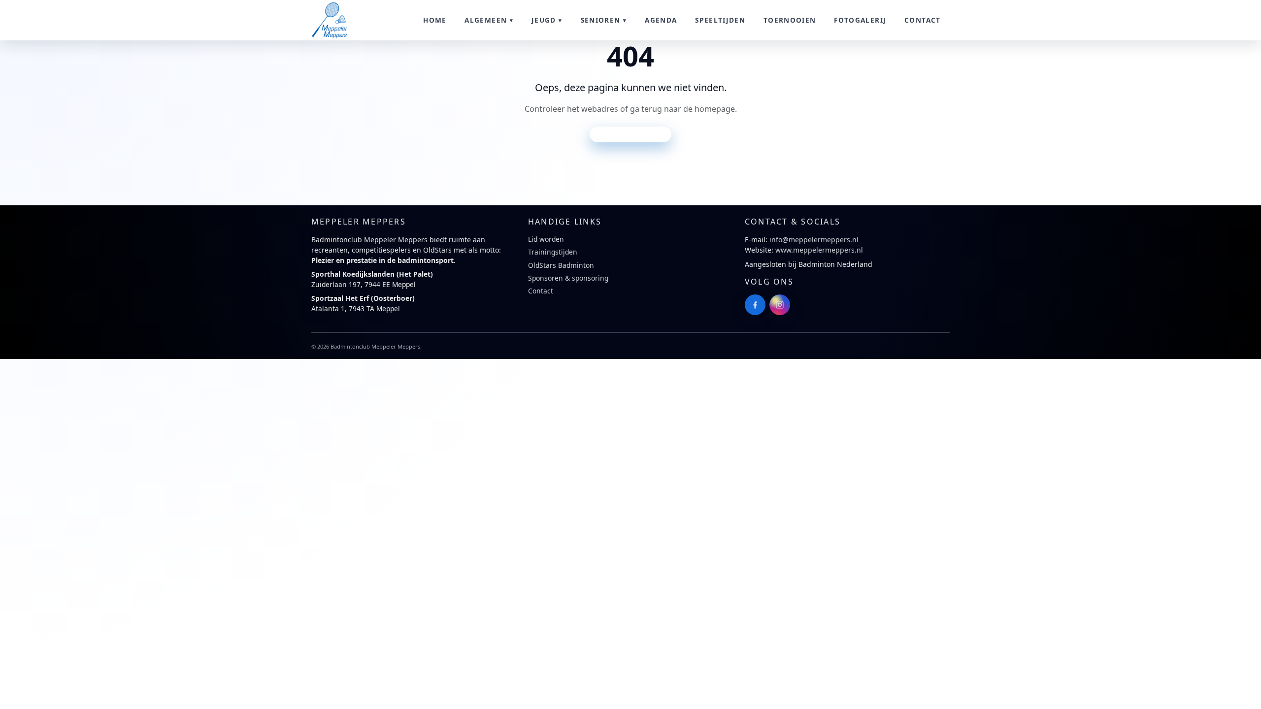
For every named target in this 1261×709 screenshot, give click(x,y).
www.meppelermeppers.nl (819, 250)
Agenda (661, 20)
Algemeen (486, 20)
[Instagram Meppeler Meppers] (779, 304)
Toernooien (789, 20)
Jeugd (543, 20)
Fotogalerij (860, 20)
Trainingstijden (552, 252)
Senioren (601, 20)
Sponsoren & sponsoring (568, 278)
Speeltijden (720, 20)
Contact (922, 20)
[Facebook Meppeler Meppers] (755, 304)
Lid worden (546, 239)
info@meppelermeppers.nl (814, 239)
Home (434, 20)
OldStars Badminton (561, 265)
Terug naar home (630, 133)
